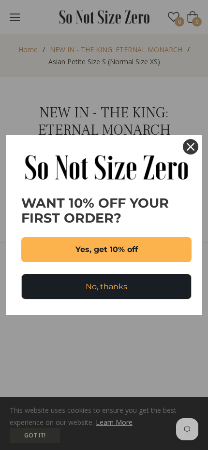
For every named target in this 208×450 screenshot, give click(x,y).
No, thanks (106, 286)
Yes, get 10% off (106, 249)
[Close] (190, 146)
